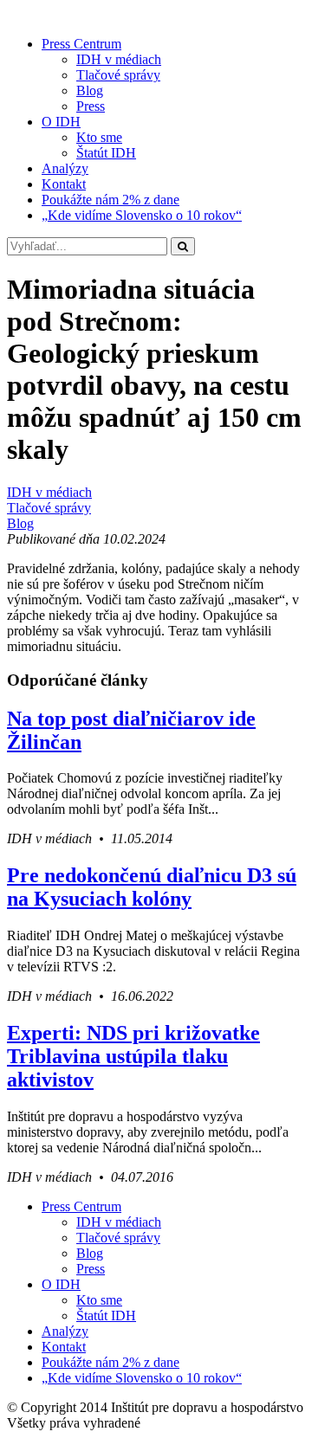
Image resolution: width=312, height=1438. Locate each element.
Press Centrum (81, 43)
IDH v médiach (118, 59)
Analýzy (65, 168)
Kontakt (64, 184)
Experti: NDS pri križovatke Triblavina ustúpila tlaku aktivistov (133, 1056)
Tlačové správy (118, 75)
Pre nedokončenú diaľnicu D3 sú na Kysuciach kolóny (151, 887)
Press (90, 106)
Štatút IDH (106, 152)
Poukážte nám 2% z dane (110, 199)
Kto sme (99, 137)
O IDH (61, 121)
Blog (89, 90)
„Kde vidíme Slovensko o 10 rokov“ (142, 215)
